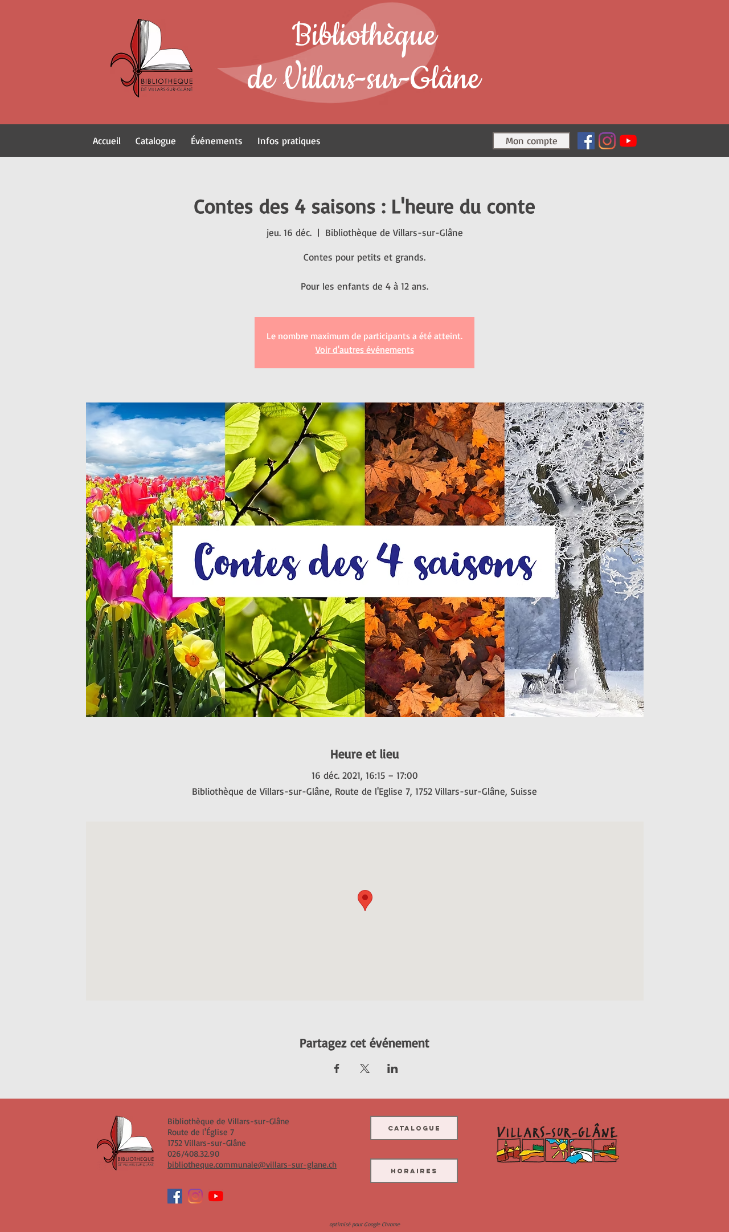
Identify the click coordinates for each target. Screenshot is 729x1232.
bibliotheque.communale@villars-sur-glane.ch (252, 1164)
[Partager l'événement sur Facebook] (336, 1068)
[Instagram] (607, 140)
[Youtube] (628, 140)
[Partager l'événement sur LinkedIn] (392, 1068)
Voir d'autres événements (365, 349)
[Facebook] (586, 140)
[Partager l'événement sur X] (364, 1068)
